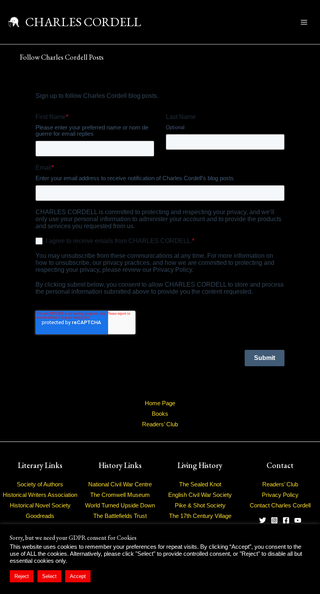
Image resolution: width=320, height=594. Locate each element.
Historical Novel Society (40, 505)
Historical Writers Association (40, 495)
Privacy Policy (280, 495)
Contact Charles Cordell (280, 505)
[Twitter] (262, 520)
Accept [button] (78, 576)
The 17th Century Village (200, 516)
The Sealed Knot (200, 484)
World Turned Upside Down (120, 505)
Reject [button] (21, 576)
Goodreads (40, 516)
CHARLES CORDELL (83, 22)
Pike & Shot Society (200, 505)
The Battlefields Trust (120, 516)
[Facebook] (286, 520)
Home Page (160, 403)
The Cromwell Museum (120, 495)
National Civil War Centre (120, 484)
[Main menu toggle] (304, 22)
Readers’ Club (160, 424)
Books (160, 414)
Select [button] (49, 576)
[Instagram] (274, 520)
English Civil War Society (200, 495)
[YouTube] (297, 520)
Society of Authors (40, 484)
